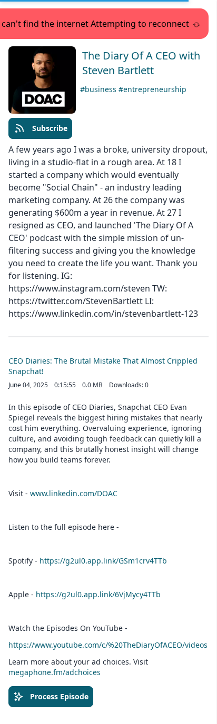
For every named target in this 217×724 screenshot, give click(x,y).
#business (99, 89)
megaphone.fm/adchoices (54, 672)
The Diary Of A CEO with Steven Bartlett (141, 62)
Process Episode (59, 696)
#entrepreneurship (152, 89)
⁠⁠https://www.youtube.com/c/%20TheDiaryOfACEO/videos (108, 645)
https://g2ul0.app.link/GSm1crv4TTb (103, 561)
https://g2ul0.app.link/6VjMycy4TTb (98, 594)
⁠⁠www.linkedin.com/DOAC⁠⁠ (73, 493)
